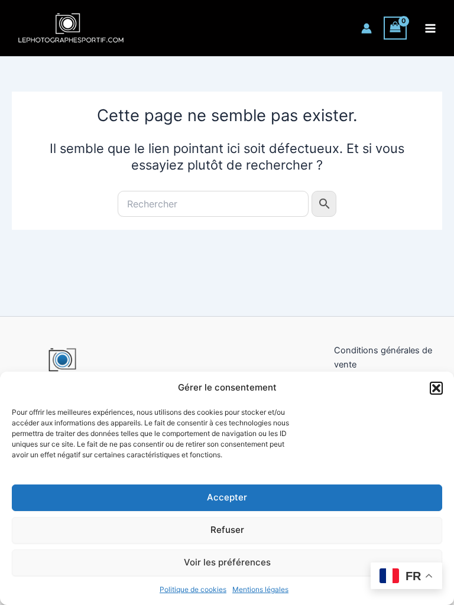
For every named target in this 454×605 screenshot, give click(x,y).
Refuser (227, 529)
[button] (436, 388)
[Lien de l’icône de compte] (366, 28)
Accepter (227, 497)
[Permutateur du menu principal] (430, 28)
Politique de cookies (193, 589)
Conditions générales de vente (383, 357)
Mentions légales (260, 589)
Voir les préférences (227, 562)
